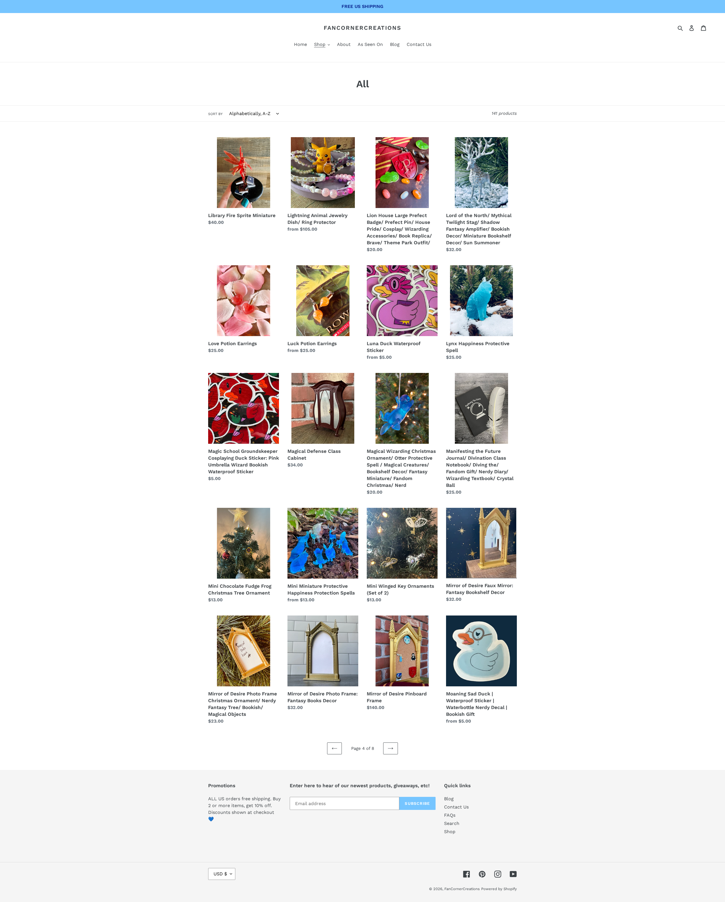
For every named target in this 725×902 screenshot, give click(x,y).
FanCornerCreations (362, 27)
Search (451, 823)
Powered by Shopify (499, 889)
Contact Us (456, 807)
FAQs (449, 815)
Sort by (215, 114)
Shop (449, 831)
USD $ (220, 873)
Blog (449, 798)
